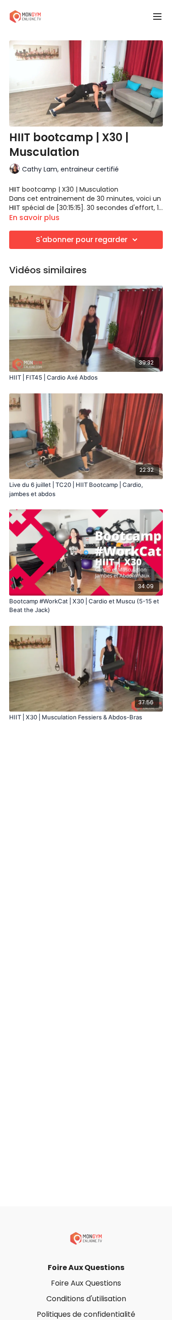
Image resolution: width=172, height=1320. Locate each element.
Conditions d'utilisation (86, 1298)
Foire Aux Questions (86, 1267)
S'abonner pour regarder (82, 239)
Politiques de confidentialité (86, 1314)
